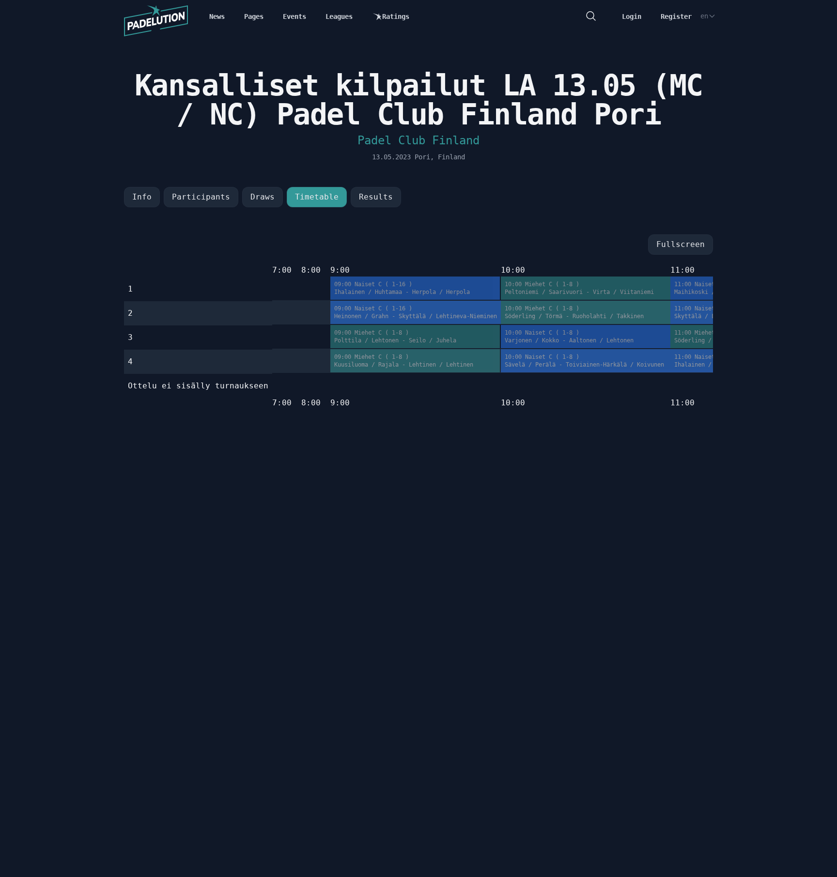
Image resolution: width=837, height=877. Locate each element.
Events (294, 16)
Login (631, 16)
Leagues (339, 16)
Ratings (395, 16)
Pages (254, 16)
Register (676, 16)
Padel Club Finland (418, 140)
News (217, 16)
